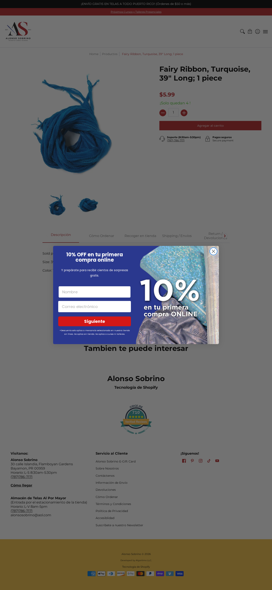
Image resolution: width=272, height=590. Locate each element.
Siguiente (94, 321)
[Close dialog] (213, 251)
